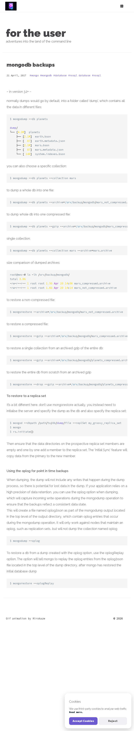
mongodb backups (31, 65)
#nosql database (80, 75)
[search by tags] (101, 8)
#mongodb (47, 75)
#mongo (35, 75)
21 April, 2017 (16, 75)
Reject (112, 721)
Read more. (76, 712)
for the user (36, 33)
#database (60, 75)
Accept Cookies (83, 721)
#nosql (96, 75)
